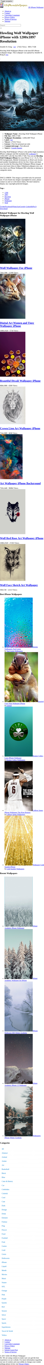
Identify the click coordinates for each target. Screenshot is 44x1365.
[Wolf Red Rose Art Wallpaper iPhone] (12, 533)
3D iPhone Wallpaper (36, 7)
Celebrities (5, 1189)
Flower (4, 1230)
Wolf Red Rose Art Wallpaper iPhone (21, 538)
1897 (6, 195)
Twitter (2, 207)
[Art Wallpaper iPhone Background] (11, 479)
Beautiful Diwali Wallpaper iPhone (20, 380)
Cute (3, 1202)
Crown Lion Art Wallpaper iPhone (20, 428)
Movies (4, 1274)
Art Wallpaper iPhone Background (20, 483)
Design (4, 1210)
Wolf (6, 203)
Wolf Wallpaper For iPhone (16, 267)
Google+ (23, 207)
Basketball (5, 1169)
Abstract (5, 1153)
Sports (4, 1323)
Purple (4, 1299)
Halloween (5, 1258)
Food (3, 1234)
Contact (7, 13)
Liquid (4, 1266)
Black (4, 1173)
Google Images (16, 148)
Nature (4, 1282)
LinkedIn (29, 207)
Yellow (4, 1335)
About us (8, 11)
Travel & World (7, 1331)
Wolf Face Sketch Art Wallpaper (19, 585)
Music (4, 1278)
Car (3, 1185)
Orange (4, 1291)
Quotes (4, 1303)
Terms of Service (11, 19)
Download (4, 209)
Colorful (5, 1193)
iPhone (7, 199)
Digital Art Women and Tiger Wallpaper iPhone (17, 324)
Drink (4, 1214)
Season (4, 1311)
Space (4, 1319)
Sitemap (7, 21)
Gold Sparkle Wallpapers (15, 869)
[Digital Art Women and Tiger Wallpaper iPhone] (12, 318)
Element (5, 1218)
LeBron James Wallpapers (15, 814)
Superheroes (6, 1327)
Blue (3, 1177)
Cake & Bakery (7, 1181)
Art (14, 47)
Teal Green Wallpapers (14, 651)
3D (3, 1149)
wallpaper (32, 154)
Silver (4, 1315)
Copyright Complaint (12, 15)
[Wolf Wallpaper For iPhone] (12, 263)
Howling (8, 197)
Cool (3, 1197)
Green (4, 1254)
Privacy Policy (10, 17)
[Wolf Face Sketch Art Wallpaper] (12, 580)
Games (4, 1246)
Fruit (3, 1242)
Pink (3, 1295)
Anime (4, 1161)
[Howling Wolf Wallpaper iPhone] (22, 96)
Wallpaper (8, 201)
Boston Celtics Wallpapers (15, 760)
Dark (3, 1206)
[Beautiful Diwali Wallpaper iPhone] (12, 376)
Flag (3, 1226)
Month (4, 1270)
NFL (3, 1287)
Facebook (8, 207)
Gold (3, 1250)
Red (3, 1307)
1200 (6, 193)
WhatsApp (16, 207)
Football (5, 1238)
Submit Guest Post (11, 1350)
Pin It (34, 207)
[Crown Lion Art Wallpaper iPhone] (12, 424)
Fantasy (4, 1222)
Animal (9, 706)
